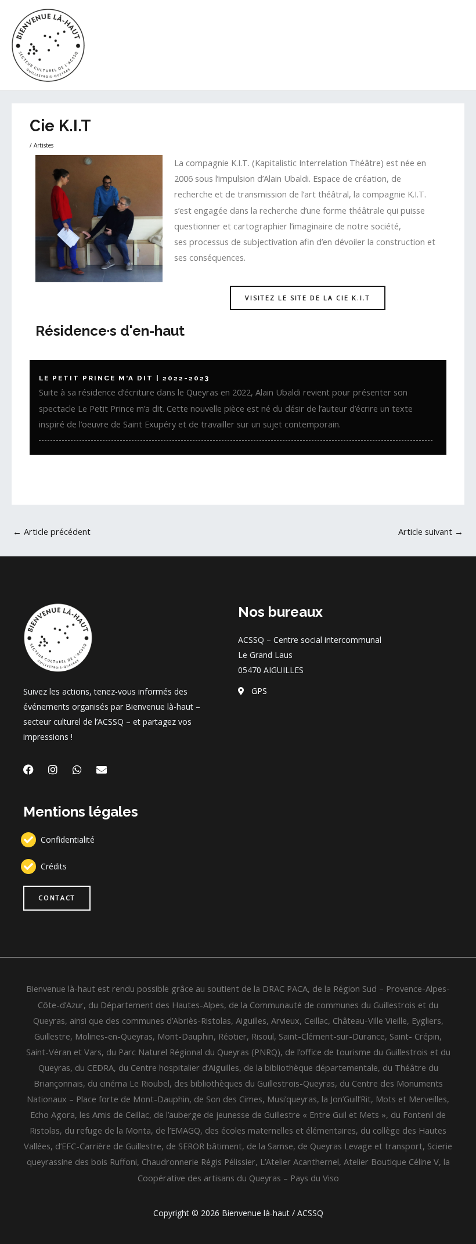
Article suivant (430, 531)
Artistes (43, 145)
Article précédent (52, 531)
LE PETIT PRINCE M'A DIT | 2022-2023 (124, 378)
